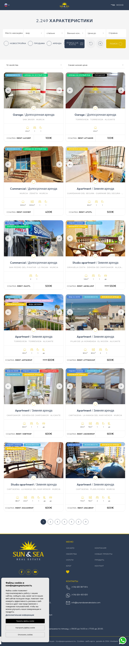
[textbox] (14, 33)
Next (59, 90)
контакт (99, 566)
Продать (99, 560)
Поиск (114, 44)
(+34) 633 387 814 (80, 587)
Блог (68, 566)
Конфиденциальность (66, 641)
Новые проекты (103, 554)
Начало (70, 548)
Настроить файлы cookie (25, 628)
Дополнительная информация (20, 615)
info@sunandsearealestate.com (86, 602)
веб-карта (90, 641)
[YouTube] (35, 572)
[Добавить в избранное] (33, 108)
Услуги (69, 560)
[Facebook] (21, 572)
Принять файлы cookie (25, 621)
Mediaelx (114, 641)
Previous (7, 90)
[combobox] (13, 33)
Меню (120, 5)
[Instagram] (28, 572)
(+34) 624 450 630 (80, 595)
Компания (100, 548)
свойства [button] (71, 554)
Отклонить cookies (25, 634)
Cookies (80, 641)
